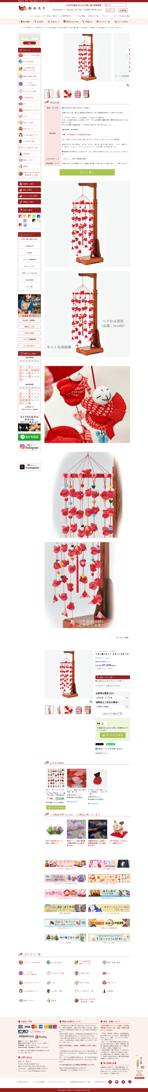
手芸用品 (26, 154)
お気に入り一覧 (93, 16)
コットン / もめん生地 (31, 55)
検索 (29, 43)
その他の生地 (28, 97)
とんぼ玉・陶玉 (29, 141)
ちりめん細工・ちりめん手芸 (57, 27)
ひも (25, 104)
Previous (47, 55)
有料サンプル (29, 327)
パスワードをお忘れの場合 (121, 16)
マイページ (105, 16)
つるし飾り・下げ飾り (87, 27)
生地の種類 (29, 280)
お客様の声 (29, 246)
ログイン (110, 10)
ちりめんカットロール (31, 110)
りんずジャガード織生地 (29, 84)
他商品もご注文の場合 (108, 702)
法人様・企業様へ (29, 320)
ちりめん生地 (28, 61)
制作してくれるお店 (29, 273)
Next (127, 55)
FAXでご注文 (29, 333)
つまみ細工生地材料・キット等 (29, 69)
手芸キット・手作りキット (36, 27)
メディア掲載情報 (29, 259)
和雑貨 (25, 166)
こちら (80, 1070)
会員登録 (123, 10)
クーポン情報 (80, 16)
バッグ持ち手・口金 (30, 147)
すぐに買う (87, 172)
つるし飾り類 (73, 27)
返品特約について (101, 753)
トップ (22, 27)
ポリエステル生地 (29, 91)
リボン (25, 116)
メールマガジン (29, 346)
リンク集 (29, 287)
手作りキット (28, 129)
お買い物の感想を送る (29, 239)
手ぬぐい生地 (28, 122)
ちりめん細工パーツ (30, 135)
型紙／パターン (29, 160)
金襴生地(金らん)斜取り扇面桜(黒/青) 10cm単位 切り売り (97, 843)
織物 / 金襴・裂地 (29, 76)
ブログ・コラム (29, 266)
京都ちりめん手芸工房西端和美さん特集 (31, 174)
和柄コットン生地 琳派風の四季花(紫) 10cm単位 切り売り (76, 843)
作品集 (29, 253)
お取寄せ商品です (105, 693)
